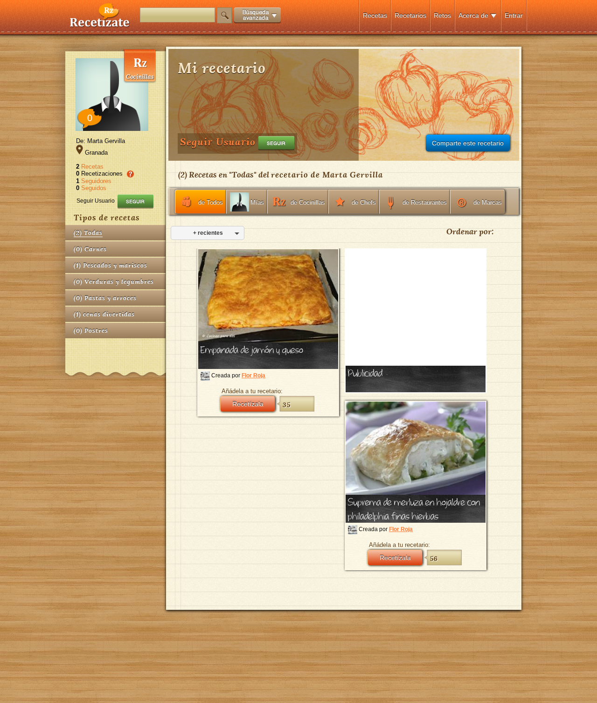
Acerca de (473, 15)
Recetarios (410, 15)
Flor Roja (253, 375)
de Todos (210, 202)
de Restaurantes (425, 202)
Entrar (514, 15)
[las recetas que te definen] (100, 25)
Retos (442, 15)
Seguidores (96, 180)
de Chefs (364, 202)
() (88, 233)
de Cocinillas (308, 202)
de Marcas (487, 202)
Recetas (375, 15)
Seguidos (93, 187)
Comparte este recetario (468, 143)
